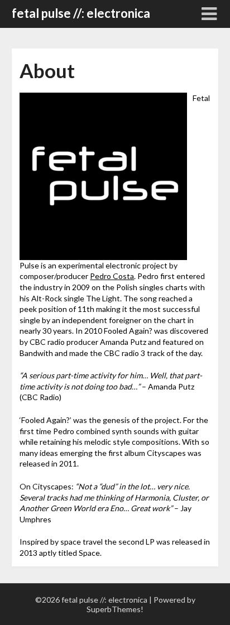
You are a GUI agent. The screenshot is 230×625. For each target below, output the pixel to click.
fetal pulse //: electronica (81, 13)
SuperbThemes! (115, 609)
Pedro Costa (112, 276)
